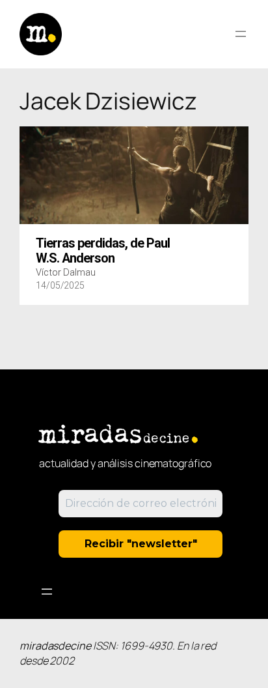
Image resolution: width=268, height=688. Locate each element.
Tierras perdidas (103, 250)
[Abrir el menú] (240, 34)
